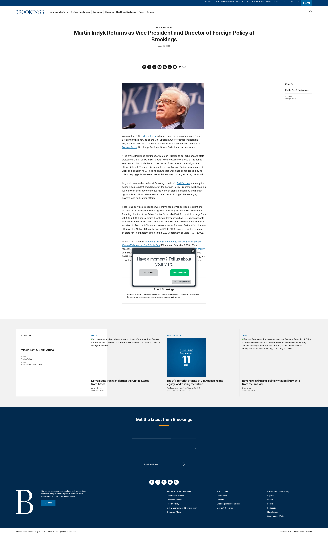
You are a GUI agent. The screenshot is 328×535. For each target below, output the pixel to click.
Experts (207, 2)
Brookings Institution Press (228, 504)
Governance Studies (175, 495)
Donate (306, 3)
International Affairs (58, 12)
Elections (109, 12)
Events (216, 2)
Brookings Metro (174, 512)
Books (270, 504)
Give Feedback (179, 272)
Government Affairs (275, 516)
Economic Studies (174, 499)
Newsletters (272, 2)
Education (97, 12)
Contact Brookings (225, 508)
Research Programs (230, 2)
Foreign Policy (290, 99)
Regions (150, 12)
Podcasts (271, 508)
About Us (295, 2)
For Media (284, 2)
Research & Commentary (253, 2)
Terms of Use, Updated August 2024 (62, 532)
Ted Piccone (183, 183)
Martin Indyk (149, 136)
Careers (220, 499)
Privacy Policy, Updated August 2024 (30, 532)
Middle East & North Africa (297, 90)
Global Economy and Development (182, 508)
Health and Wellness (126, 12)
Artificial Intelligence (80, 12)
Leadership (222, 495)
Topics (142, 12)
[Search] (310, 12)
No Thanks (148, 272)
